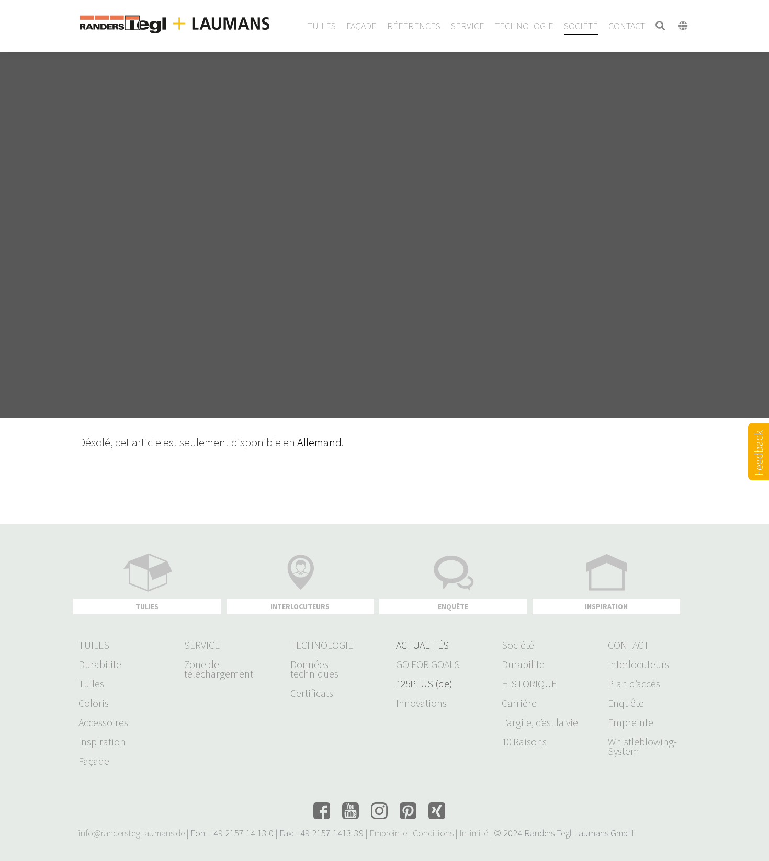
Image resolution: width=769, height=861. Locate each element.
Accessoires (103, 722)
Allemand (319, 442)
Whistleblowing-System (642, 746)
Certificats (311, 693)
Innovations (421, 703)
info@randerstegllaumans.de (131, 833)
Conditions (433, 833)
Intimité (473, 833)
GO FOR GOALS (428, 664)
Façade (93, 761)
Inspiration (102, 742)
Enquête (626, 703)
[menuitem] (322, 26)
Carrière (519, 703)
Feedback (758, 465)
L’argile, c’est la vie (540, 722)
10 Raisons (524, 742)
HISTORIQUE (529, 683)
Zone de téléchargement (218, 669)
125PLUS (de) (424, 683)
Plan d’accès (634, 683)
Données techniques (314, 669)
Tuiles (91, 683)
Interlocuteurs (638, 664)
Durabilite (99, 664)
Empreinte (630, 722)
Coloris (93, 703)
